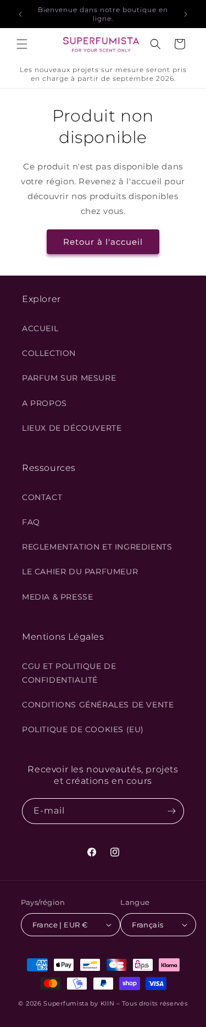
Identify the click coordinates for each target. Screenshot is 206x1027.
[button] (22, 44)
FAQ (31, 522)
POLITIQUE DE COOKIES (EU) (83, 729)
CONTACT (42, 497)
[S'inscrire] (171, 811)
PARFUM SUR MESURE (69, 378)
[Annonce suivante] (186, 14)
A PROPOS (44, 403)
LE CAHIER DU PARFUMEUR (80, 571)
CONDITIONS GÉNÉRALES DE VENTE (98, 705)
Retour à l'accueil (103, 242)
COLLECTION (49, 353)
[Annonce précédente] (20, 14)
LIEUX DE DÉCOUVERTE (71, 428)
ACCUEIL (40, 328)
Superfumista (65, 1003)
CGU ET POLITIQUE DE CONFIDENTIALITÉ (69, 673)
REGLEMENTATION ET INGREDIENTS (97, 547)
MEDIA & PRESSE (57, 597)
